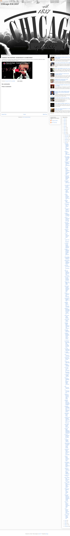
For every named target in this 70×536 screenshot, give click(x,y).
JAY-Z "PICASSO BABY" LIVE (67, 362)
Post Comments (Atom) (26, 117)
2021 (65, 121)
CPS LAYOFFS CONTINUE (67, 355)
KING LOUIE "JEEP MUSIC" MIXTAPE (67, 317)
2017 (65, 127)
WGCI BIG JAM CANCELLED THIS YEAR (62, 97)
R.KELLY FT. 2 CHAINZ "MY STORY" (67, 205)
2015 (65, 130)
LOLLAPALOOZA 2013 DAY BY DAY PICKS (67, 186)
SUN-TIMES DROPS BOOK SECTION (67, 426)
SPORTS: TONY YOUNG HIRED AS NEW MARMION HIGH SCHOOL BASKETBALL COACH (62, 92)
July (65, 142)
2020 (65, 123)
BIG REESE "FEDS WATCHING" (67, 182)
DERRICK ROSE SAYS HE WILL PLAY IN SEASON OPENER (67, 402)
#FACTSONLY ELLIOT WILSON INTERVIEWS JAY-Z (67, 278)
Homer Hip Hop (54, 122)
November (67, 136)
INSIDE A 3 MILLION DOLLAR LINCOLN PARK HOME (67, 396)
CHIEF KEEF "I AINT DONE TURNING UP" (67, 191)
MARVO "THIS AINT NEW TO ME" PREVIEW (67, 295)
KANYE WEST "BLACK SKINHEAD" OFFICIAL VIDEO (67, 262)
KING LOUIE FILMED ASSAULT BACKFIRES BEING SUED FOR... (67, 289)
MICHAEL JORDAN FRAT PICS (67, 331)
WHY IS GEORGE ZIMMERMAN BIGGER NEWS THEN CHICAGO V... (67, 381)
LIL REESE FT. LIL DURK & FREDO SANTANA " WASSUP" (67, 245)
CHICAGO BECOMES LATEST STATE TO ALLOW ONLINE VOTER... (67, 225)
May (66, 521)
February (66, 526)
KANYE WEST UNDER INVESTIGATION (67, 299)
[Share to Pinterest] (21, 81)
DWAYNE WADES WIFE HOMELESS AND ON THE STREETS (67, 326)
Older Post (45, 114)
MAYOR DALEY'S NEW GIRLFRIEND (67, 153)
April (66, 523)
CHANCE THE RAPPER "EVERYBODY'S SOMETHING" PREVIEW (67, 420)
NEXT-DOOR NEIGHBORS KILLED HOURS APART (67, 158)
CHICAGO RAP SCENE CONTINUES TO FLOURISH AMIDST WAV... (67, 171)
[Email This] (17, 81)
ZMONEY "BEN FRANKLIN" (67, 201)
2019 (65, 124)
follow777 (39, 533)
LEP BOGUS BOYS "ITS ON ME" (67, 358)
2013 (65, 133)
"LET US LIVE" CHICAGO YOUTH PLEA (67, 235)
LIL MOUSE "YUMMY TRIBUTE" (67, 375)
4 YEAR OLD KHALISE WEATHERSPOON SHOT (67, 177)
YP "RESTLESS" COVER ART (67, 391)
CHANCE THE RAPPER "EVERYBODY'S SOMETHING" (67, 164)
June (66, 520)
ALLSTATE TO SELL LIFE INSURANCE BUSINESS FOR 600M (67, 370)
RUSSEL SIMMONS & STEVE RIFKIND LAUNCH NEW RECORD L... (67, 252)
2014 (65, 132)
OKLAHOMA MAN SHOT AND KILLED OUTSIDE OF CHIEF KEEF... (67, 344)
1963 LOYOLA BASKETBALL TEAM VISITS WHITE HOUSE (67, 445)
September (67, 139)
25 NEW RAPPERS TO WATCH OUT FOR (67, 214)
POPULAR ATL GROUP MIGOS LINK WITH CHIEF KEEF (67, 504)
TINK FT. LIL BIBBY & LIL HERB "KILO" (67, 283)
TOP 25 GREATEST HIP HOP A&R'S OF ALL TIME (67, 219)
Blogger (47, 533)
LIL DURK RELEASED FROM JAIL (67, 349)
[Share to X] (19, 81)
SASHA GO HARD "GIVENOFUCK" (67, 231)
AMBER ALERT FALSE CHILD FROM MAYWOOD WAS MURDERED (61, 80)
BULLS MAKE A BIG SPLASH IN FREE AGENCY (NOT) (67, 485)
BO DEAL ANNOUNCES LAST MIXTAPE (67, 436)
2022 (65, 120)
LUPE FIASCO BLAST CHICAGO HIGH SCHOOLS (67, 511)
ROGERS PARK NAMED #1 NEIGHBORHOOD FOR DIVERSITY (67, 431)
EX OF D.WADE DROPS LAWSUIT (67, 440)
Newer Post (4, 114)
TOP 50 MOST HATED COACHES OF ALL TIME (67, 458)
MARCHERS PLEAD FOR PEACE (67, 414)
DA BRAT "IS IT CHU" (67, 476)
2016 (65, 129)
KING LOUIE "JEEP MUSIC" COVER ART (67, 516)
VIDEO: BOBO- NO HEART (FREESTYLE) (62, 103)
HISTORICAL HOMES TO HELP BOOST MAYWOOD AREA (67, 464)
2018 (65, 126)
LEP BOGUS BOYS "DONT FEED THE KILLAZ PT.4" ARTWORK (67, 452)
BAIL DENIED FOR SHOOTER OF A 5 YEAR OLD (67, 479)
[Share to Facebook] (20, 81)
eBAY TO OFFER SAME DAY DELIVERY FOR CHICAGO (67, 273)
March (66, 524)
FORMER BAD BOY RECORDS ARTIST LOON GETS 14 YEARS (67, 336)
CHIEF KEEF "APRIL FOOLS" (67, 320)
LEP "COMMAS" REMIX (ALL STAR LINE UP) (67, 210)
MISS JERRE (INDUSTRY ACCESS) (67, 258)
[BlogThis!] (18, 81)
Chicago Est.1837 (10, 4)
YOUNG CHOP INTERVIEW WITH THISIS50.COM (67, 197)
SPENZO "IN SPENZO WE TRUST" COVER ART (67, 491)
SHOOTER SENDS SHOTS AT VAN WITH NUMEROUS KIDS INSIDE (67, 497)
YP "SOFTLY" (67, 340)
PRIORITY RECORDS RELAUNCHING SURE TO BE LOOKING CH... (67, 311)
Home (24, 114)
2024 (65, 118)
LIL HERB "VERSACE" (67, 352)
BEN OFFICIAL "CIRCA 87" (67, 387)
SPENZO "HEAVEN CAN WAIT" (67, 365)
